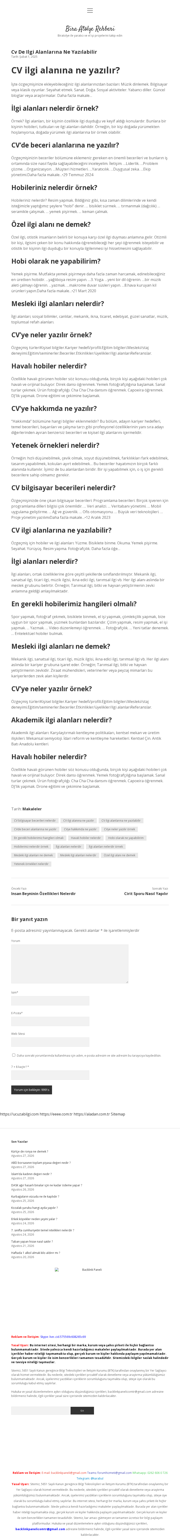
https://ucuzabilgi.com (19, 1114)
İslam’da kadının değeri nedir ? (31, 1174)
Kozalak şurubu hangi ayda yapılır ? (34, 1208)
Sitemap (118, 1114)
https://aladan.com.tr (92, 1114)
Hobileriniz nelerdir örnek (31, 847)
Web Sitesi (18, 1034)
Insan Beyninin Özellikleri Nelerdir (43, 893)
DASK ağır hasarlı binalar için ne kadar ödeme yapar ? (46, 1185)
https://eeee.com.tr (56, 1114)
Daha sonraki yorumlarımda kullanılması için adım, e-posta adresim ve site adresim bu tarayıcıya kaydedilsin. (89, 1056)
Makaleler (32, 809)
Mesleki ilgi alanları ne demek (33, 855)
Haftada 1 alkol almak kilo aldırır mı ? (35, 1253)
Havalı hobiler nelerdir (86, 838)
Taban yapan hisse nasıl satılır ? (32, 1242)
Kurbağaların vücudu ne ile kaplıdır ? (35, 1197)
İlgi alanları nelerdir (68, 847)
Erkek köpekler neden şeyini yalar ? (34, 1219)
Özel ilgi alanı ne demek (119, 855)
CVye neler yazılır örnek (119, 829)
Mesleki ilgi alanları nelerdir (78, 855)
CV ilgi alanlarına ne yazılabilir (121, 821)
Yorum (15, 941)
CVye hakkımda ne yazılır (80, 829)
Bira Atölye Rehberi (90, 29)
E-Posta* (17, 1013)
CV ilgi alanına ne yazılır (78, 821)
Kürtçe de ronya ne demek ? (29, 1151)
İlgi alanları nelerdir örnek (106, 847)
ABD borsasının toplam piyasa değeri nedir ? (41, 1163)
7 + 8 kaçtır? (20, 1067)
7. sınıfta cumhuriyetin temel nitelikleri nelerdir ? (42, 1230)
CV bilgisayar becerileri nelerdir (35, 821)
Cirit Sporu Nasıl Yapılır (146, 893)
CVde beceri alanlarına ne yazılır (35, 829)
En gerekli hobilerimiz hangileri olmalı (39, 838)
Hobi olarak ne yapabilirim (126, 838)
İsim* (14, 992)
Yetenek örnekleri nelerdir (31, 864)
